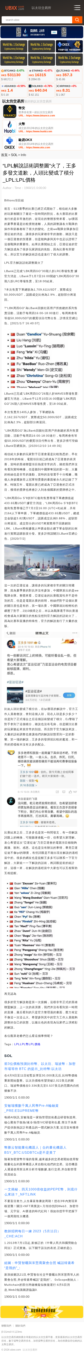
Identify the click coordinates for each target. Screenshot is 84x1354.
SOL (14, 155)
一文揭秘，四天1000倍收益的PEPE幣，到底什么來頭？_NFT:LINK (41, 1192)
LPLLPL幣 (21, 1044)
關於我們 (20, 1326)
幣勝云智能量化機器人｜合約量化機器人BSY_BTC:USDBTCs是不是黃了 (35, 1150)
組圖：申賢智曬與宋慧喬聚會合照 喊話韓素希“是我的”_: (39, 1265)
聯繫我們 (6, 1326)
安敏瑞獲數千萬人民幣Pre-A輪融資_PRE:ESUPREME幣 (31, 1108)
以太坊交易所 (30, 1349)
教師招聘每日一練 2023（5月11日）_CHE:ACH (32, 1233)
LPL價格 (35, 1044)
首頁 (4, 155)
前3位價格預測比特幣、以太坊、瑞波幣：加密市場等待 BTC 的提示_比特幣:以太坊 (40, 1066)
